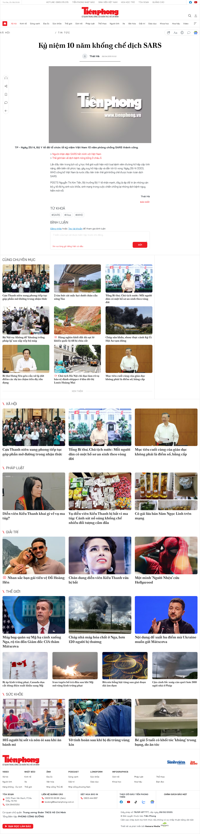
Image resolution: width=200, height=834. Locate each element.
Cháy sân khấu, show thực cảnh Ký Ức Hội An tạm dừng (129, 339)
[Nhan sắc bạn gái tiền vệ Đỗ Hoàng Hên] (33, 555)
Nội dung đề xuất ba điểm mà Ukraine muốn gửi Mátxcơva (165, 639)
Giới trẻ (78, 23)
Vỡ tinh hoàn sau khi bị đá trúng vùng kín (99, 742)
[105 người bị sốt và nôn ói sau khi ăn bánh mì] (33, 717)
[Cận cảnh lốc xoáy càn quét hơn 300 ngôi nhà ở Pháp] (175, 665)
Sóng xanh (35, 23)
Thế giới (68, 23)
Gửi (140, 244)
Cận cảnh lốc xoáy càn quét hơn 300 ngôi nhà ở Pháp (174, 683)
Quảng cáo (158, 2)
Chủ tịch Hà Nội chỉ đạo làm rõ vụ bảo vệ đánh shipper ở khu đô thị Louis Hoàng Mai (76, 379)
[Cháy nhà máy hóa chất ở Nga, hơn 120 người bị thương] (100, 615)
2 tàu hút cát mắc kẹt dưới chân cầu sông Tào (76, 297)
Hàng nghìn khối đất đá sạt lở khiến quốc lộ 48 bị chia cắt (74, 339)
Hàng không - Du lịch (12, 787)
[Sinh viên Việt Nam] (176, 763)
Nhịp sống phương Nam (79, 787)
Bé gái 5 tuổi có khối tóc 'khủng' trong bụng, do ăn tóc (165, 742)
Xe (124, 23)
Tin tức (64, 32)
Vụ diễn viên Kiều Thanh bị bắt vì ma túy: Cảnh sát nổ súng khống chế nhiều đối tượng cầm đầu (98, 518)
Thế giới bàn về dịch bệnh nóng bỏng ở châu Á (77, 157)
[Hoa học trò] (194, 763)
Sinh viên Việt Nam (107, 2)
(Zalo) (63, 798)
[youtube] (196, 2)
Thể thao (102, 23)
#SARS (56, 215)
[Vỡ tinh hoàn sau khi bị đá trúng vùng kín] (100, 717)
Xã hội (14, 23)
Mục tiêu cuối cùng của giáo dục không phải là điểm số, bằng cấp (125, 377)
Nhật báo (29, 771)
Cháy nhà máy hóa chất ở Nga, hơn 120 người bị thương (97, 639)
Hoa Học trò (128, 2)
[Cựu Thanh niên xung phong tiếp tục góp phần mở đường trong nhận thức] (25, 278)
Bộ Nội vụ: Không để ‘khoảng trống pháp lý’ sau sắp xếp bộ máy (23, 339)
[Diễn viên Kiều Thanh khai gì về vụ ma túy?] (33, 491)
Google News (196, 33)
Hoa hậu (176, 23)
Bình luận (6, 103)
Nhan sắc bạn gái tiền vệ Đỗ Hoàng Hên (33, 580)
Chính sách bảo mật (175, 794)
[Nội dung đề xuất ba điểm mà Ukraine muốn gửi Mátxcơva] (166, 615)
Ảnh (48, 771)
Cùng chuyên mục (18, 259)
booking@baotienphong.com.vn (59, 802)
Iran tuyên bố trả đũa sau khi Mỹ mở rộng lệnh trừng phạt (72, 683)
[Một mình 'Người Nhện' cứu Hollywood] (166, 555)
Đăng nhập (56, 228)
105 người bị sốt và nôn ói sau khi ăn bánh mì (31, 742)
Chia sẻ (6, 86)
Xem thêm (195, 23)
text (175, 33)
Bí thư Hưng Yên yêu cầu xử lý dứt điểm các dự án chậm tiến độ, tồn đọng (23, 379)
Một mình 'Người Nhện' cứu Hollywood (157, 580)
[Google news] (154, 802)
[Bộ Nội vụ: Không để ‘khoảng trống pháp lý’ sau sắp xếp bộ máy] (25, 320)
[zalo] (145, 802)
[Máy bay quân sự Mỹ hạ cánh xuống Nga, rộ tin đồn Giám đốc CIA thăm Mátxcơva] (33, 615)
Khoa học (164, 23)
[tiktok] (137, 802)
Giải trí (142, 23)
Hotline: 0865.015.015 (57, 2)
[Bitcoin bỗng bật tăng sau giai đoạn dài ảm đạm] (125, 665)
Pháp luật (90, 23)
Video (185, 23)
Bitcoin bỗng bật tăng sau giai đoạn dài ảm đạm (124, 683)
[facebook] (190, 2)
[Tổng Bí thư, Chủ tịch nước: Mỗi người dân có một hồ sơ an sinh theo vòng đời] (129, 278)
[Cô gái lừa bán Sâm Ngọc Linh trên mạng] (166, 491)
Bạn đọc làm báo (19, 826)
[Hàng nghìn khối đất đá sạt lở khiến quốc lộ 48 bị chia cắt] (77, 320)
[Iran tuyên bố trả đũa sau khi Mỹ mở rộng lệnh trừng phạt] (75, 665)
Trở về (6, 111)
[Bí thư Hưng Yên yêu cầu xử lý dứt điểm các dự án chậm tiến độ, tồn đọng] (25, 359)
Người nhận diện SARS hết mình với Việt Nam (76, 153)
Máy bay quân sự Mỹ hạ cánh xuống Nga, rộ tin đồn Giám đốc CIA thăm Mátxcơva (31, 641)
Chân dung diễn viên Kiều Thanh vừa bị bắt (99, 580)
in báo (182, 33)
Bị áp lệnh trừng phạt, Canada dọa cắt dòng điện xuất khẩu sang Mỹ (23, 683)
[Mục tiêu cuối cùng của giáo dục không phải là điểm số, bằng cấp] (129, 359)
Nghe (6, 78)
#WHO (79, 215)
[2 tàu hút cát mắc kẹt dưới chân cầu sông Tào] (77, 278)
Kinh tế (23, 23)
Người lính (114, 23)
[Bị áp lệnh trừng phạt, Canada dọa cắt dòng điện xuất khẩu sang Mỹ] (25, 665)
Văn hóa (132, 23)
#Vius (67, 215)
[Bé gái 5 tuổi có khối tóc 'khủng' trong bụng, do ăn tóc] (166, 717)
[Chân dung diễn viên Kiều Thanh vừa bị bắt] (100, 555)
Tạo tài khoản (75, 228)
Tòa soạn (144, 2)
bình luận (189, 33)
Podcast (73, 771)
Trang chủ (4, 23)
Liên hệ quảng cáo (52, 794)
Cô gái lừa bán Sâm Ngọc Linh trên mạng (163, 515)
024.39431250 (13, 804)
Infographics (120, 771)
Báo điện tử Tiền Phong (100, 12)
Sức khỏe (57, 23)
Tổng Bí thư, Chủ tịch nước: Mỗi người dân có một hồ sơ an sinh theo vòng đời (129, 299)
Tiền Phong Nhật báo (83, 2)
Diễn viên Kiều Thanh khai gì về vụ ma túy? (33, 515)
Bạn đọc (160, 781)
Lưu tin (6, 94)
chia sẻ (169, 33)
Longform (96, 771)
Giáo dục (152, 23)
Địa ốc (46, 23)
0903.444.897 (91, 798)
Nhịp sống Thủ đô (54, 787)
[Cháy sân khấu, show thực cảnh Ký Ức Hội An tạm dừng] (129, 320)
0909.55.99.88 (52, 798)
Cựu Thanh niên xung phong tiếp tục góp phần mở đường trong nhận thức (24, 297)
